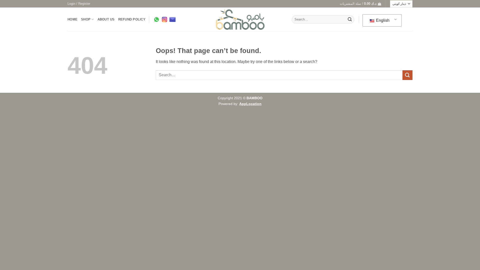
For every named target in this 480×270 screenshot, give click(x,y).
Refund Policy (132, 19)
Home (73, 19)
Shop (85, 19)
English (382, 20)
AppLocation (250, 104)
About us (106, 19)
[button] (79, 4)
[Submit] (350, 19)
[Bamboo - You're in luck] (240, 19)
